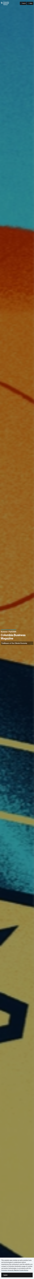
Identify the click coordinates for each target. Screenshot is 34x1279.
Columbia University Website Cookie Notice (14, 1270)
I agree (5, 1275)
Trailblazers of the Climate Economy (14, 643)
